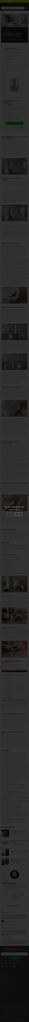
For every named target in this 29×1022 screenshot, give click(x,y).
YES (19, 514)
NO (10, 514)
